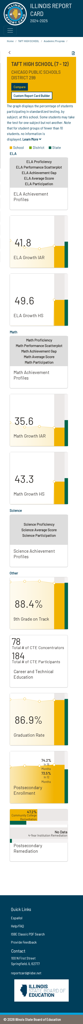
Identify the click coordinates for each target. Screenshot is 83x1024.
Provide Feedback (24, 942)
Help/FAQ (17, 926)
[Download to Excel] (73, 53)
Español (16, 918)
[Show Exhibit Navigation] (9, 52)
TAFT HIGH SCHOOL (28, 41)
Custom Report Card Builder (32, 96)
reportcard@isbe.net (26, 973)
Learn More (31, 139)
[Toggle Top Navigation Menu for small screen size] (10, 30)
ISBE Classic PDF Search (28, 934)
